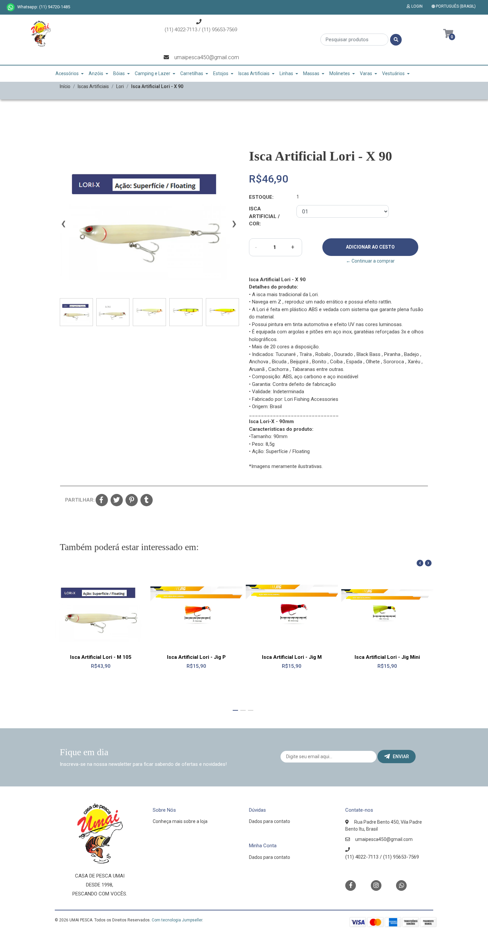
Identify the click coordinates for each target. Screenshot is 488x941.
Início (65, 86)
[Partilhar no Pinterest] (131, 500)
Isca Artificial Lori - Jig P (196, 657)
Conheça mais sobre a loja (180, 821)
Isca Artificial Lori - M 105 (100, 657)
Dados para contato (269, 821)
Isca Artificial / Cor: (264, 216)
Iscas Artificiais (254, 73)
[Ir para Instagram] (376, 885)
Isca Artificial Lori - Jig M (292, 657)
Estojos (220, 73)
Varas (366, 73)
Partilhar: (78, 500)
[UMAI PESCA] (40, 36)
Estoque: (261, 197)
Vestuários (393, 73)
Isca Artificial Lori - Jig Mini (387, 657)
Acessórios (67, 73)
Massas (311, 73)
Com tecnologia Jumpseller (177, 920)
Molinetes (339, 73)
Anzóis (96, 73)
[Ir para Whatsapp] (11, 7)
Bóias (119, 73)
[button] (455, 6)
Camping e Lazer (152, 73)
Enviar (401, 756)
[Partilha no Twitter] (117, 500)
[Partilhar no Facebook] (102, 500)
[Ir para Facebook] (350, 885)
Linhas (286, 73)
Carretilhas (191, 73)
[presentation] (63, 226)
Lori (120, 86)
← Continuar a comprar (370, 261)
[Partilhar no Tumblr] (146, 500)
